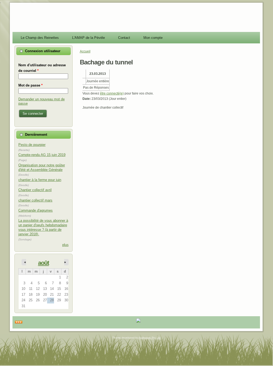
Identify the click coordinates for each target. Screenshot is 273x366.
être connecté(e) (112, 93)
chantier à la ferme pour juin (39, 180)
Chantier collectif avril (35, 190)
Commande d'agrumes (35, 210)
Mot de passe (30, 85)
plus (65, 245)
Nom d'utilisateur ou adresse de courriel (42, 67)
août (43, 263)
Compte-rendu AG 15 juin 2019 (41, 155)
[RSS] (19, 322)
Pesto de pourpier (32, 145)
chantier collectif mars (35, 200)
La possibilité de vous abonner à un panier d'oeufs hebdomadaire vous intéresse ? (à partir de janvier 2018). (43, 227)
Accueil (85, 51)
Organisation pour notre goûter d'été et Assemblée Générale (41, 167)
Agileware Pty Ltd (149, 337)
